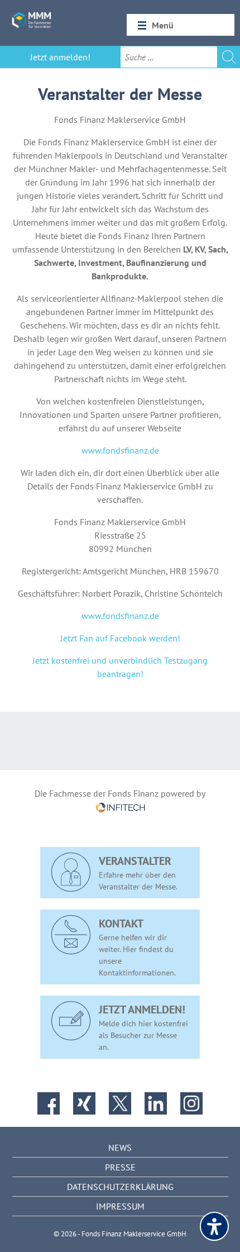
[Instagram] (191, 1103)
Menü (163, 25)
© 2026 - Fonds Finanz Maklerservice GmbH (120, 1234)
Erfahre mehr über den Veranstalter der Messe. (138, 873)
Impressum (120, 1206)
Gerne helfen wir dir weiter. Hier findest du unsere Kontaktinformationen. (137, 947)
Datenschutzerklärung (120, 1186)
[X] (120, 1103)
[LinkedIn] (156, 1103)
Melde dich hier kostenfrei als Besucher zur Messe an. (143, 1027)
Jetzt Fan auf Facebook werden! (120, 638)
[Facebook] (48, 1103)
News (120, 1147)
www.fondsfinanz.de (120, 450)
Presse (120, 1167)
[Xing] (84, 1103)
